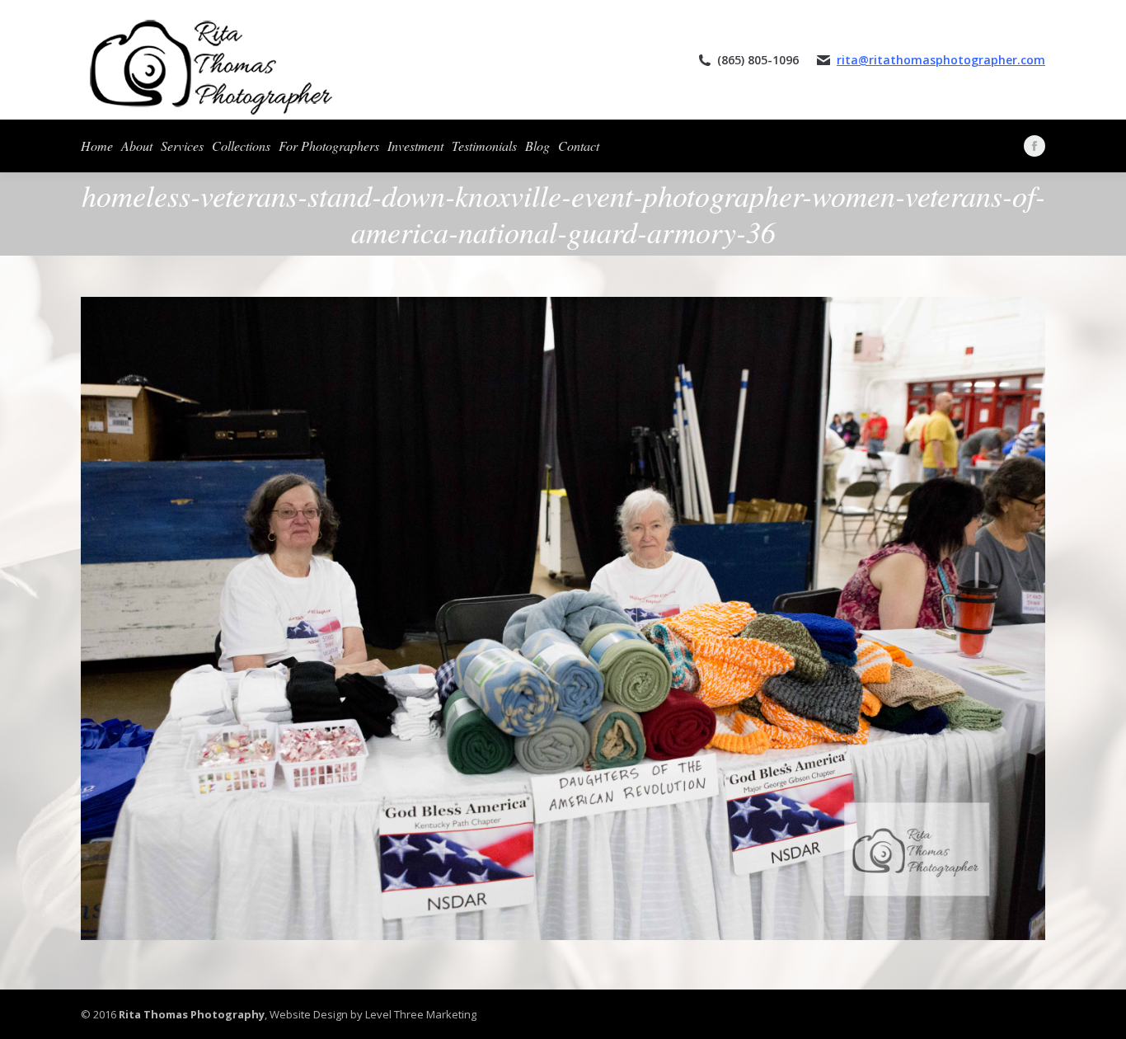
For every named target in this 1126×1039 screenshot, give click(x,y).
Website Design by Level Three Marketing (371, 1014)
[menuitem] (97, 145)
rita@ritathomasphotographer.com (941, 60)
